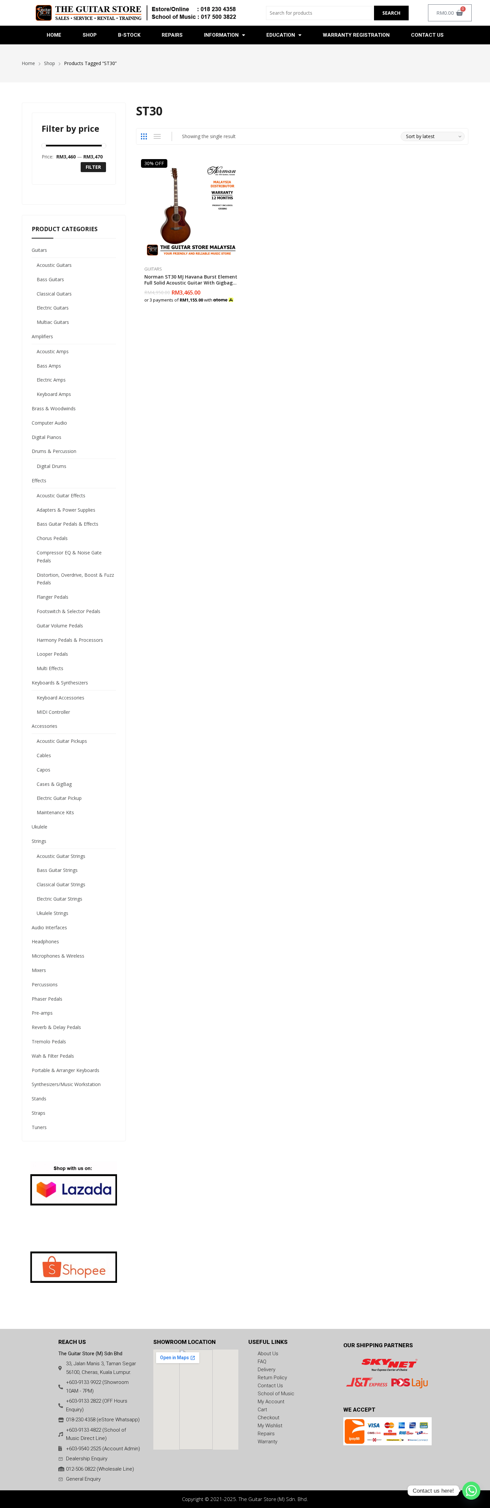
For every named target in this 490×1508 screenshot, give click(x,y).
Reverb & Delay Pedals (56, 1027)
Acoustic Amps (53, 351)
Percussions (45, 984)
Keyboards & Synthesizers (60, 682)
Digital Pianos (46, 437)
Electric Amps (51, 380)
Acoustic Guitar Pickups (62, 741)
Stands (39, 1098)
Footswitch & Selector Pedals (68, 611)
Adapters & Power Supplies (66, 510)
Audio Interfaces (49, 927)
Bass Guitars (50, 279)
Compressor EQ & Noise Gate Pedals (69, 556)
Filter (93, 167)
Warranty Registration (356, 35)
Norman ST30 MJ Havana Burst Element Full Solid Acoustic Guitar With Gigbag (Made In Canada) (190, 283)
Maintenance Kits (55, 812)
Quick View (238, 165)
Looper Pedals (52, 654)
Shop (90, 35)
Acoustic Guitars (54, 265)
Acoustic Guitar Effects (61, 495)
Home (54, 35)
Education (280, 35)
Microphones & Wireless (58, 956)
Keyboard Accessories (60, 697)
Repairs (172, 35)
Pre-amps (42, 1013)
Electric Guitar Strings (59, 899)
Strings (39, 841)
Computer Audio (49, 423)
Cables (44, 755)
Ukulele (39, 827)
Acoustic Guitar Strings (61, 856)
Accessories (44, 726)
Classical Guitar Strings (61, 884)
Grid (144, 136)
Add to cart (238, 296)
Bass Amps (49, 366)
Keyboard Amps (54, 394)
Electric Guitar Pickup (59, 798)
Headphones (45, 941)
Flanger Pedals (52, 597)
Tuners (39, 1127)
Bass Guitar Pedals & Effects (67, 524)
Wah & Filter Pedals (53, 1056)
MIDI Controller (53, 712)
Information (221, 35)
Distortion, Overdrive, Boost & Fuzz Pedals (75, 579)
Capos (43, 770)
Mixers (39, 970)
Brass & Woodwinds (54, 408)
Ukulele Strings (52, 913)
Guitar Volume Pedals (60, 625)
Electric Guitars (53, 308)
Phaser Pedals (47, 999)
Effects (39, 480)
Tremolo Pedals (49, 1041)
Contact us (427, 35)
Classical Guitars (54, 294)
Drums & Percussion (54, 451)
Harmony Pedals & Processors (70, 640)
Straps (38, 1113)
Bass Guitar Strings (57, 870)
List (157, 136)
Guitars (153, 269)
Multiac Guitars (53, 322)
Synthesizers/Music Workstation (66, 1084)
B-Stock (129, 35)
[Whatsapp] (471, 1491)
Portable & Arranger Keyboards (65, 1070)
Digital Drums (51, 466)
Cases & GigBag (54, 784)
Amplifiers (42, 336)
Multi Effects (50, 668)
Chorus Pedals (52, 538)
